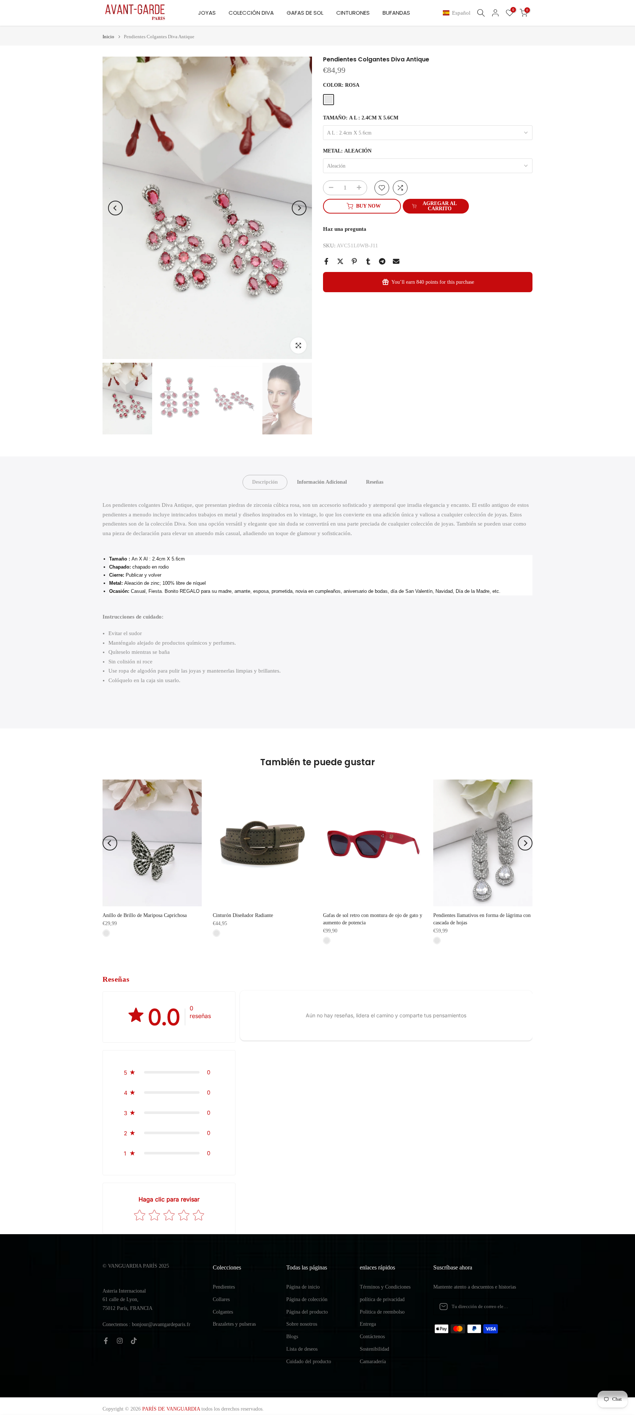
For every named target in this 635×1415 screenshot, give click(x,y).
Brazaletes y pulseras (234, 1324)
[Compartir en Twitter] (340, 261)
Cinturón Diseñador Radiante (243, 915)
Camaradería (373, 1361)
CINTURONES (353, 13)
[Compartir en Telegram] (382, 261)
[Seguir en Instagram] (119, 1340)
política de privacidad (382, 1299)
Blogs (292, 1336)
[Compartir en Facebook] (326, 261)
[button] (458, 13)
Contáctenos (372, 1336)
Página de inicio (303, 1287)
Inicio (108, 36)
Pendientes (224, 1287)
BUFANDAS (396, 13)
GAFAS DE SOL (305, 13)
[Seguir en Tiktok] (133, 1340)
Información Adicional (322, 482)
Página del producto (307, 1312)
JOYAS (207, 13)
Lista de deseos (302, 1349)
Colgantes (223, 1312)
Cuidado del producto (308, 1361)
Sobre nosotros (301, 1324)
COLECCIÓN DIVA (251, 13)
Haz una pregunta (344, 229)
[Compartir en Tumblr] (368, 261)
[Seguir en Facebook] (106, 1340)
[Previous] (115, 208)
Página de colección (306, 1299)
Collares (221, 1299)
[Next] (299, 208)
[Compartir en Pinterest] (354, 261)
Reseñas (374, 482)
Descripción (265, 482)
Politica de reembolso (382, 1312)
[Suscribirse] (519, 1306)
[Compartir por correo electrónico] (396, 261)
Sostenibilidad (374, 1349)
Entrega (368, 1324)
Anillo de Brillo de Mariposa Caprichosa (145, 915)
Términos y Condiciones (385, 1287)
